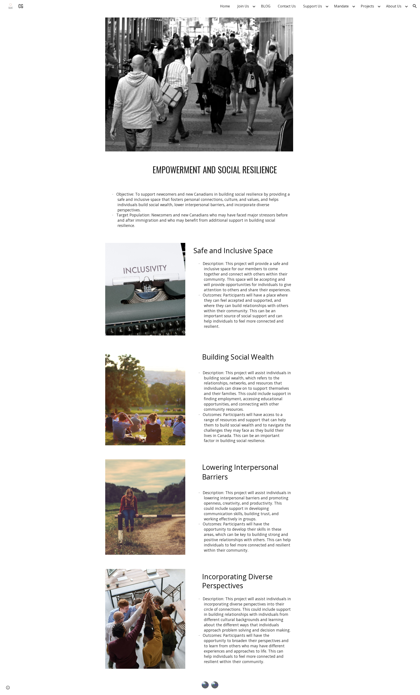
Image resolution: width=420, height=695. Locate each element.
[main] (210, 170)
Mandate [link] (341, 6)
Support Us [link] (312, 6)
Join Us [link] (243, 6)
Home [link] (225, 6)
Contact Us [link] (287, 6)
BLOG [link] (265, 6)
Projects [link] (367, 6)
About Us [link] (393, 6)
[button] (415, 6)
